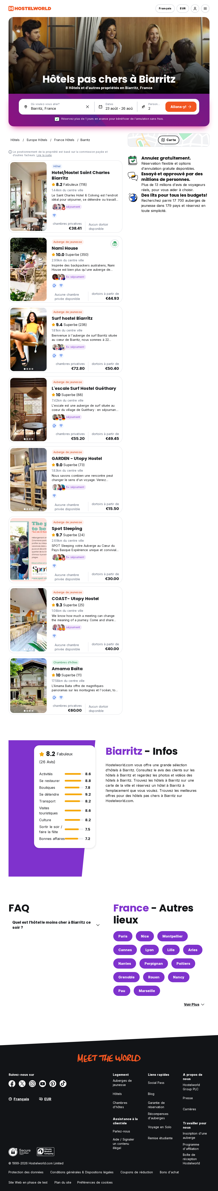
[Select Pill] (195, 8)
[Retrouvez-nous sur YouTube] (42, 1083)
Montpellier (172, 936)
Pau (121, 991)
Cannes (125, 950)
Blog (151, 1094)
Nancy (178, 977)
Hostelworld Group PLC (191, 1087)
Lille (171, 950)
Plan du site (62, 1182)
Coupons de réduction (136, 1172)
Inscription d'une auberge (195, 1135)
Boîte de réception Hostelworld (191, 1159)
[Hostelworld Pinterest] (52, 1083)
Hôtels (117, 1094)
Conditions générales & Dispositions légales (81, 1172)
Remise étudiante (160, 1138)
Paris (122, 936)
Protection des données (26, 1172)
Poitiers (183, 963)
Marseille (147, 991)
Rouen (153, 977)
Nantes (124, 963)
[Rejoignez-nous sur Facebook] (12, 1083)
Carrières (189, 1109)
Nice (145, 936)
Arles (192, 950)
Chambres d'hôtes (65, 662)
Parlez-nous (121, 1131)
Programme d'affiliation (191, 1147)
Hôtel (56, 166)
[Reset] (87, 107)
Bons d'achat (169, 1172)
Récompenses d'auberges (158, 1116)
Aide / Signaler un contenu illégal (123, 1144)
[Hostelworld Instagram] (32, 1083)
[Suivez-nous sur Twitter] (22, 1083)
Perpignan (154, 963)
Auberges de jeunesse (122, 1083)
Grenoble (126, 977)
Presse (188, 1098)
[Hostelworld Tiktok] (63, 1083)
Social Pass (156, 1082)
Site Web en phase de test (28, 1182)
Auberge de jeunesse (67, 241)
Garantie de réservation (156, 1105)
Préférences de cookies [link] (95, 1182)
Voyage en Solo (159, 1127)
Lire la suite (44, 155)
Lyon (149, 950)
